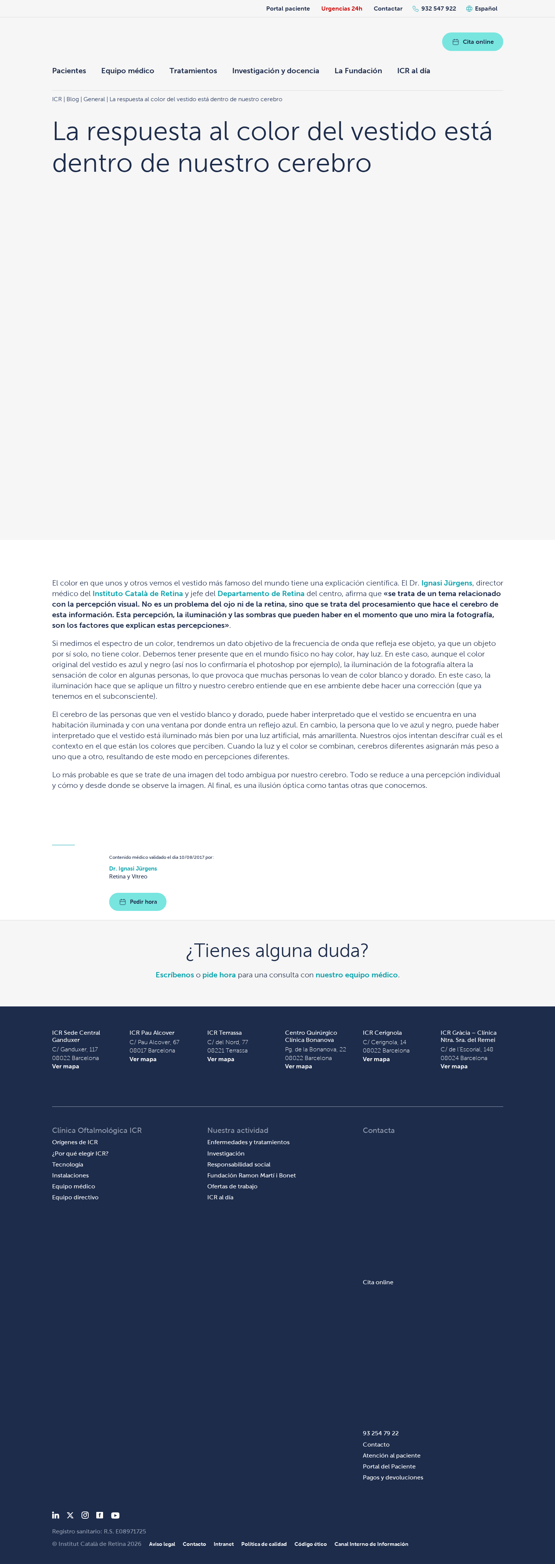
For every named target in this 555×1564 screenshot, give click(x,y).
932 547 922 (438, 8)
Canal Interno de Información (372, 1544)
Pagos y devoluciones (393, 1477)
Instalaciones (70, 1175)
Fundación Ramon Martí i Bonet (251, 1175)
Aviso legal (162, 1544)
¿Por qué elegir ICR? (80, 1153)
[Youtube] (115, 1516)
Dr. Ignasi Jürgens (133, 868)
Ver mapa (65, 1066)
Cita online (478, 42)
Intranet (224, 1544)
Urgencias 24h (341, 8)
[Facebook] (99, 1516)
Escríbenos (175, 975)
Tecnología (67, 1164)
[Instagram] (85, 1516)
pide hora (219, 975)
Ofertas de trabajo (232, 1186)
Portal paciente (288, 8)
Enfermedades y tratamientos (248, 1142)
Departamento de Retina (261, 593)
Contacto (376, 1444)
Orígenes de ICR (75, 1142)
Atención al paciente (392, 1455)
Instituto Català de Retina (137, 593)
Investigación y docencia (275, 70)
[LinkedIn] (55, 1516)
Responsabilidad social (238, 1164)
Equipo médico (127, 70)
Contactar (388, 8)
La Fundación (358, 70)
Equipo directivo (75, 1197)
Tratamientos (193, 70)
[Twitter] (70, 1516)
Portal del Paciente (389, 1466)
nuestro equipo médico (357, 975)
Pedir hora (143, 901)
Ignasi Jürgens (446, 583)
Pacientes (69, 70)
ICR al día (413, 70)
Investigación (226, 1153)
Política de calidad (264, 1544)
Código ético (310, 1544)
